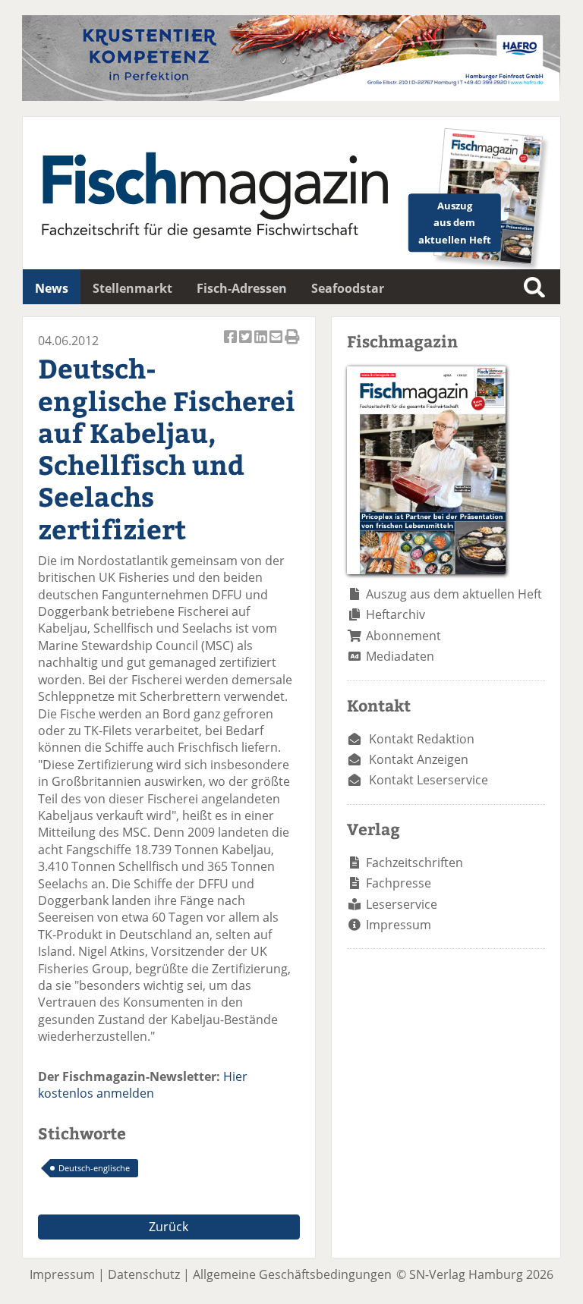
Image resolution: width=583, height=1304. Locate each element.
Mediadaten (400, 656)
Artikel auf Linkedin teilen (261, 345)
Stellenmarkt (132, 288)
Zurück (168, 1226)
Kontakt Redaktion (421, 739)
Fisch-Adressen (242, 288)
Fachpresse (398, 883)
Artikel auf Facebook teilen (231, 345)
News (51, 288)
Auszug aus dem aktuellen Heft (454, 594)
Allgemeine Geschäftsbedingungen (292, 1274)
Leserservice (401, 904)
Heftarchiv (395, 614)
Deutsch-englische (94, 1168)
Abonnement (403, 635)
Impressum (398, 924)
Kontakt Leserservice (428, 779)
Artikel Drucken (292, 345)
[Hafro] (291, 96)
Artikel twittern (246, 345)
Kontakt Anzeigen (418, 759)
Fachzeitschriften (414, 862)
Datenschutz (144, 1274)
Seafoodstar (347, 288)
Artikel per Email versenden (277, 345)
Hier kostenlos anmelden (142, 1084)
